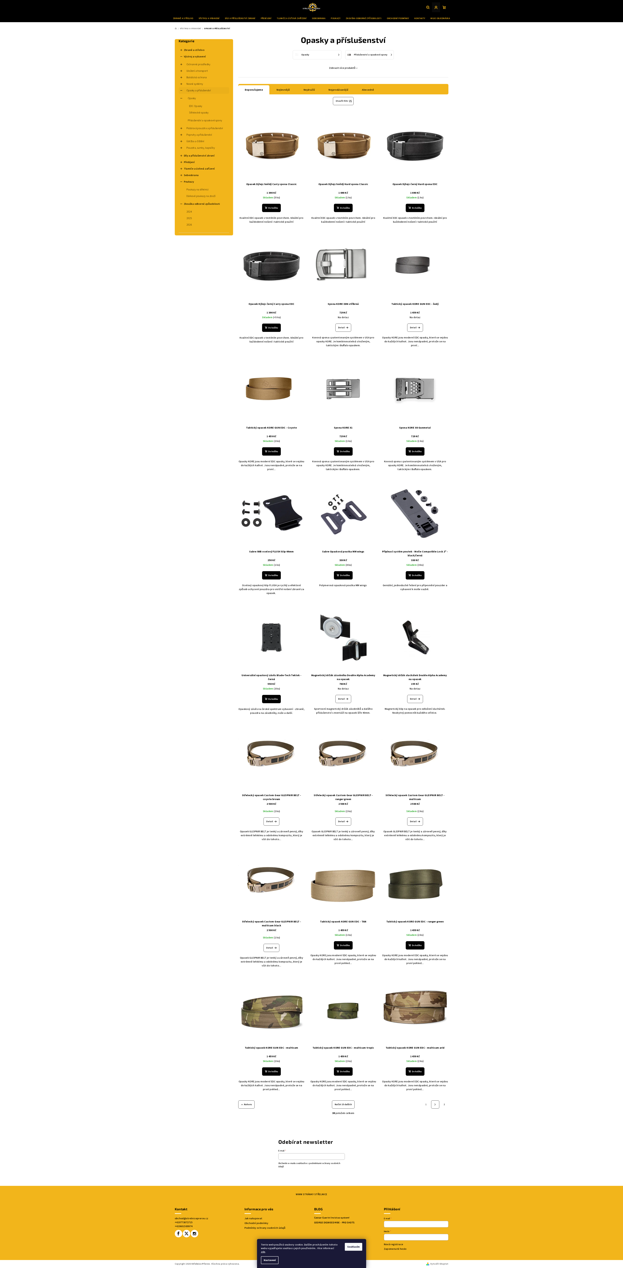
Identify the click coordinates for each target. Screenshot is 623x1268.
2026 (189, 225)
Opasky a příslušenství (198, 90)
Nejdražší (309, 90)
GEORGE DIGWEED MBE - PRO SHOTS (334, 1222)
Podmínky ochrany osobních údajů (265, 1228)
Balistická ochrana (196, 77)
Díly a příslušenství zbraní (199, 155)
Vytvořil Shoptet (439, 1264)
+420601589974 (184, 1226)
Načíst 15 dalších (343, 1104)
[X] (186, 1233)
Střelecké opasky (199, 112)
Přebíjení (189, 162)
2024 (189, 212)
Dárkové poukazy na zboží (201, 196)
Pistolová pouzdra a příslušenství (204, 128)
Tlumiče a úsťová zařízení (199, 169)
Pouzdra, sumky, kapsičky (200, 148)
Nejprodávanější (338, 90)
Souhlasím (353, 1247)
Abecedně (368, 90)
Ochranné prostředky (198, 64)
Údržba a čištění (195, 141)
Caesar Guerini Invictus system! (332, 1217)
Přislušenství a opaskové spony (205, 120)
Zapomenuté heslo (395, 1249)
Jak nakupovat (253, 1218)
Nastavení (270, 1260)
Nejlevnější (283, 90)
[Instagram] (194, 1233)
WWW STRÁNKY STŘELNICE (311, 1194)
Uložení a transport (197, 71)
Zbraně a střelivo (194, 50)
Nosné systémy (194, 84)
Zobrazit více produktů (342, 68)
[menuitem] (183, 18)
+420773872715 (184, 1222)
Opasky (192, 98)
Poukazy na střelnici (197, 189)
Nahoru (248, 1104)
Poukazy (189, 182)
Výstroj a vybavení (195, 56)
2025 (189, 218)
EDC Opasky (195, 106)
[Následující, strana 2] (435, 1104)
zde (263, 1252)
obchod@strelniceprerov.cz (191, 1218)
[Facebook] (178, 1233)
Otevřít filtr (342, 101)
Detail (341, 327)
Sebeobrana (191, 175)
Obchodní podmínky (256, 1223)
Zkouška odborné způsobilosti (202, 204)
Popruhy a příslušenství (199, 135)
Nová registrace (393, 1244)
